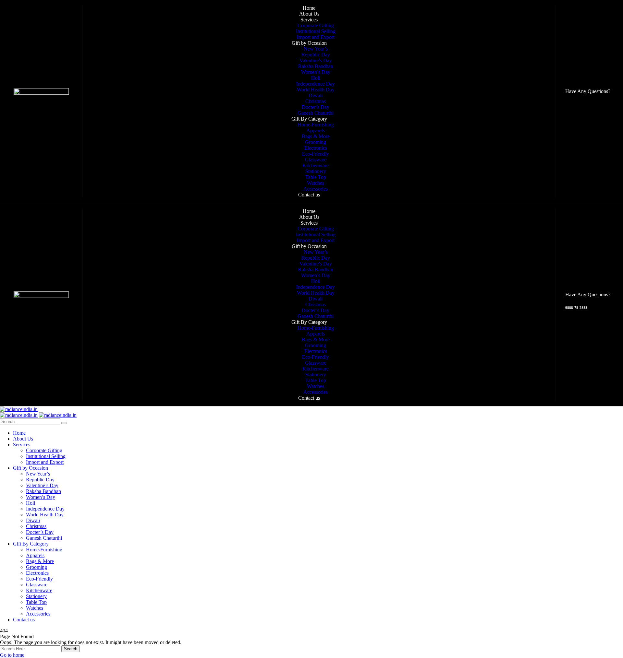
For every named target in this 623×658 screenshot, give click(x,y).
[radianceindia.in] (19, 409)
